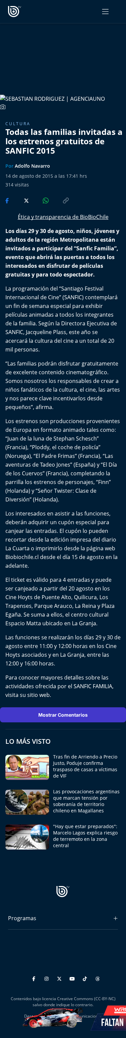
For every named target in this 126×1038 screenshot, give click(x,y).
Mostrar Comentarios (63, 715)
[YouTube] (73, 977)
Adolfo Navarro (32, 166)
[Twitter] (60, 977)
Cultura (18, 124)
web (44, 695)
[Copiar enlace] (59, 200)
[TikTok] (86, 977)
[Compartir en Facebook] (7, 200)
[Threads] (97, 977)
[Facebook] (35, 977)
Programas (22, 918)
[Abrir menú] (105, 11)
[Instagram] (47, 977)
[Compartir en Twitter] (20, 200)
